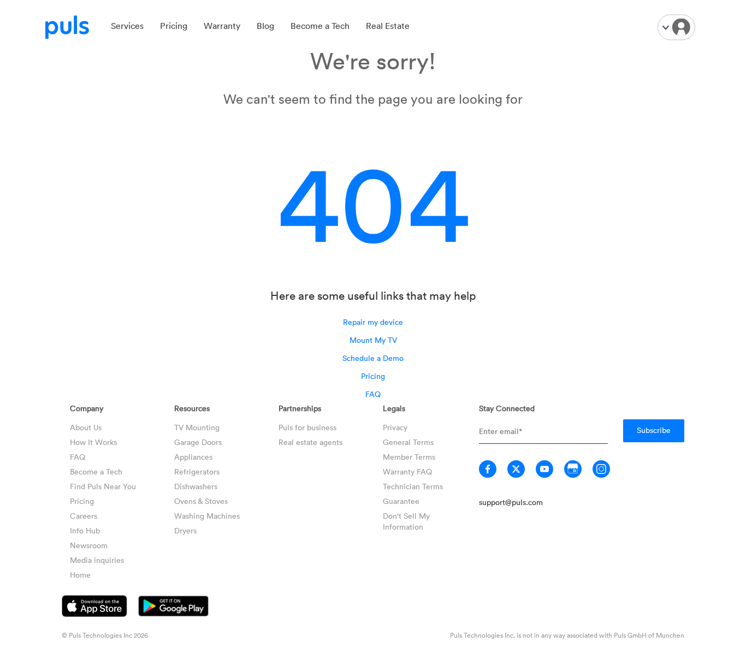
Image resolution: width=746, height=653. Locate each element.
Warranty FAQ (407, 471)
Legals (394, 408)
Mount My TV (373, 340)
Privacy (395, 427)
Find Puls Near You (103, 486)
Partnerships (300, 408)
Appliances (193, 457)
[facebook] (487, 469)
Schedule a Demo (373, 358)
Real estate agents (310, 442)
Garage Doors (198, 442)
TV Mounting (197, 427)
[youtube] (544, 469)
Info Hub (85, 530)
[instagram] (601, 469)
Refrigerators (197, 471)
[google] (573, 469)
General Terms (408, 442)
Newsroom (89, 545)
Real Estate (388, 25)
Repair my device (373, 322)
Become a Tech (320, 25)
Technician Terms (413, 486)
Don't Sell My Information (406, 521)
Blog (265, 25)
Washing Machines (207, 515)
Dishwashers (195, 486)
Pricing (173, 25)
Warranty (222, 25)
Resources (192, 408)
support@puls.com (511, 502)
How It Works (93, 442)
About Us (86, 427)
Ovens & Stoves (201, 501)
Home (80, 574)
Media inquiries (97, 560)
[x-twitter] (516, 469)
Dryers (185, 530)
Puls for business (307, 427)
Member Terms (409, 457)
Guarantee (401, 501)
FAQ (373, 394)
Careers (83, 515)
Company (86, 408)
